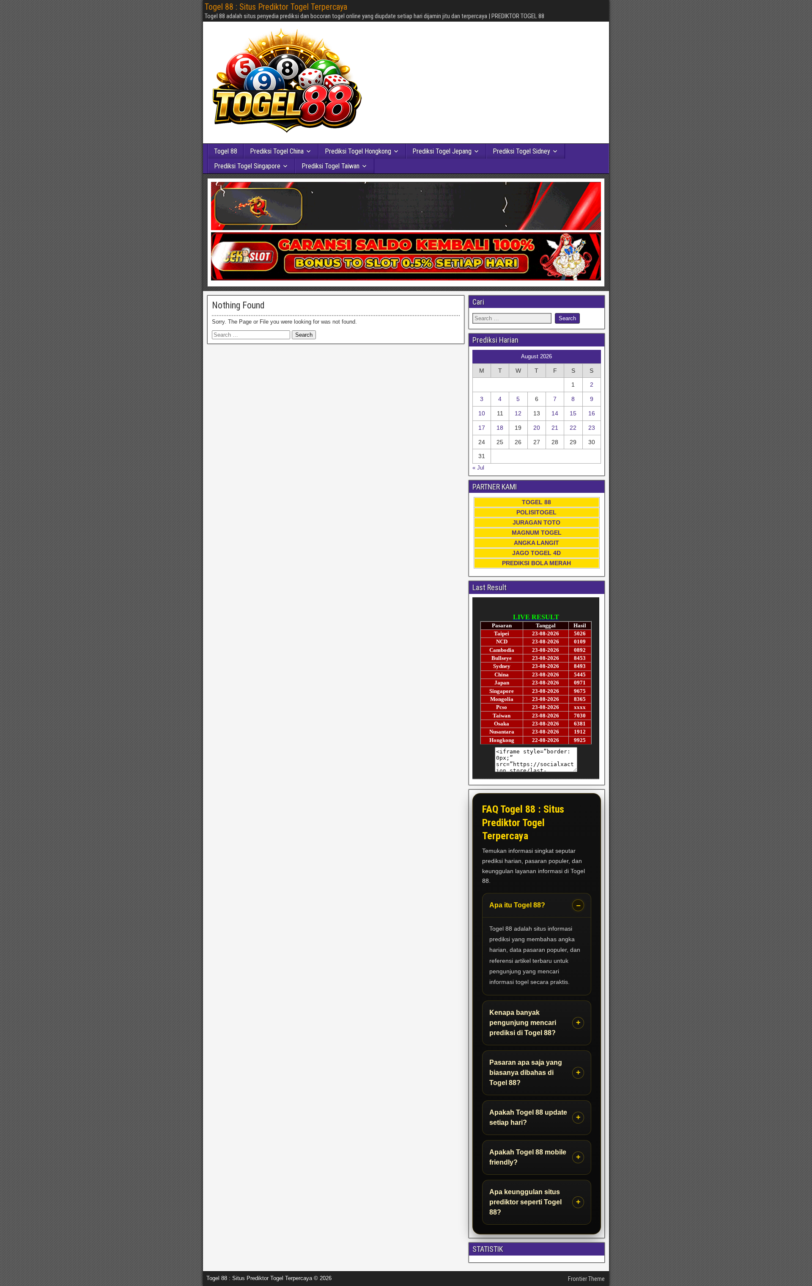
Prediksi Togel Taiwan (330, 166)
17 (481, 427)
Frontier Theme (586, 1279)
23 (591, 427)
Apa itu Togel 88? (517, 905)
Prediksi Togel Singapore (247, 166)
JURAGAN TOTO (536, 522)
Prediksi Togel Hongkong (358, 151)
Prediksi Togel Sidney (521, 151)
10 (481, 413)
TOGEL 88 (536, 502)
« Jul (478, 467)
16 (591, 413)
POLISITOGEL (536, 512)
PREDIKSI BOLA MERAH (536, 563)
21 (554, 427)
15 (573, 413)
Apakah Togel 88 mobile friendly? (527, 1157)
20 (536, 427)
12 (518, 413)
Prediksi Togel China (277, 151)
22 (573, 427)
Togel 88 (225, 151)
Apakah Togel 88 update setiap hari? (528, 1117)
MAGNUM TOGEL (537, 532)
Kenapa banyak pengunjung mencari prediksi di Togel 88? (522, 1022)
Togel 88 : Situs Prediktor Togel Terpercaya (276, 7)
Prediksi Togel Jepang (442, 151)
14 (554, 413)
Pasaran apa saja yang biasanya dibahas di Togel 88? (525, 1072)
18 (500, 427)
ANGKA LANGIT (536, 542)
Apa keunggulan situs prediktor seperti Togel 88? (525, 1202)
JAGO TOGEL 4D (536, 553)
